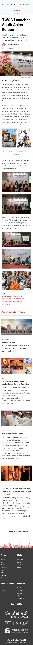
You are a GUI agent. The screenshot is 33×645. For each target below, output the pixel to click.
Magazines (20, 559)
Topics (3, 555)
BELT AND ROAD (7, 299)
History (3, 570)
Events (3, 590)
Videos (19, 567)
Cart (16, 13)
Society (3, 559)
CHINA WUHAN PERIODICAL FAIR (12, 296)
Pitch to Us (20, 596)
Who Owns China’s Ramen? (12, 434)
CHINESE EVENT (19, 299)
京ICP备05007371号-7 (23, 642)
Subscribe (16, 10)
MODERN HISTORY (7, 486)
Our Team (20, 590)
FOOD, (3, 431)
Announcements (5, 588)
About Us (20, 588)
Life (2, 562)
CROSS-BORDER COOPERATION (12, 302)
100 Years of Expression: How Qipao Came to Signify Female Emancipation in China (16, 491)
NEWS (7, 431)
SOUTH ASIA (6, 305)
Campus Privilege (8, 342)
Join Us (19, 593)
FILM (3, 378)
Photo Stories (5, 578)
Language (4, 567)
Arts (2, 573)
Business (3, 565)
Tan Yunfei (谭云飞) (13, 44)
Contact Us (20, 598)
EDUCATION (5, 339)
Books (19, 562)
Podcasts (20, 565)
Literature (4, 575)
